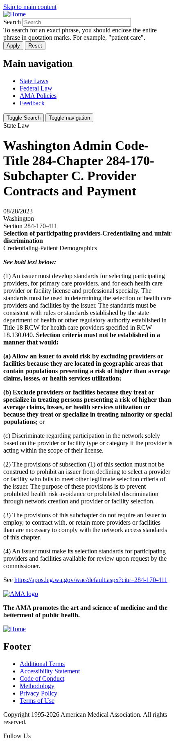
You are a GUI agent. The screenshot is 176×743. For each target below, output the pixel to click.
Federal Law (36, 88)
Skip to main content (29, 6)
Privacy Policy (38, 693)
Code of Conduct (42, 678)
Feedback (32, 103)
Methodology (37, 685)
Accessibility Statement (50, 671)
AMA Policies (38, 95)
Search (12, 21)
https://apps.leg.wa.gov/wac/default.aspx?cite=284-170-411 (90, 579)
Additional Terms (42, 663)
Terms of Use (37, 700)
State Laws (34, 80)
